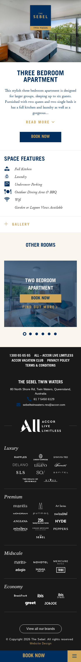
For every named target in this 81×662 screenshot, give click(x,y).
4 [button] (44, 335)
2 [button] (31, 335)
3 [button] (37, 335)
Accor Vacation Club (27, 360)
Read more (38, 122)
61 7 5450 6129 (44, 399)
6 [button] (56, 335)
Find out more (38, 307)
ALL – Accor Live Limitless (53, 355)
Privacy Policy (58, 360)
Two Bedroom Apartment (40, 285)
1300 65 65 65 (20, 355)
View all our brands (40, 628)
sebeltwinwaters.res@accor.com (44, 404)
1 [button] (25, 335)
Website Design (41, 643)
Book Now (40, 137)
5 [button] (50, 335)
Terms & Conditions (40, 365)
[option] (40, 294)
